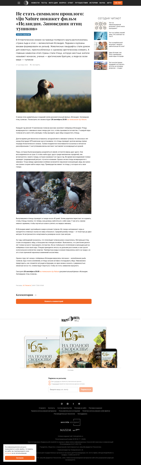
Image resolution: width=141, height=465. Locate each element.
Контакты (51, 408)
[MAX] (62, 403)
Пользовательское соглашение (69, 411)
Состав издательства (64, 408)
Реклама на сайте (80, 408)
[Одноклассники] (73, 403)
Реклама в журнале (95, 408)
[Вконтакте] (67, 403)
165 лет (117, 3)
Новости (35, 3)
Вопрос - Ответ (66, 3)
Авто (109, 3)
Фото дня (53, 3)
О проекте (42, 408)
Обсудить (36, 65)
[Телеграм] (79, 403)
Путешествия (81, 3)
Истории (93, 3)
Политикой (55, 384)
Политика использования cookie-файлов (96, 411)
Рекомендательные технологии (64, 414)
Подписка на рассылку (57, 378)
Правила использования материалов (43, 411)
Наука (102, 3)
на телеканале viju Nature (76, 119)
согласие (56, 381)
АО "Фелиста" (27, 285)
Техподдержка (82, 414)
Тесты (44, 3)
